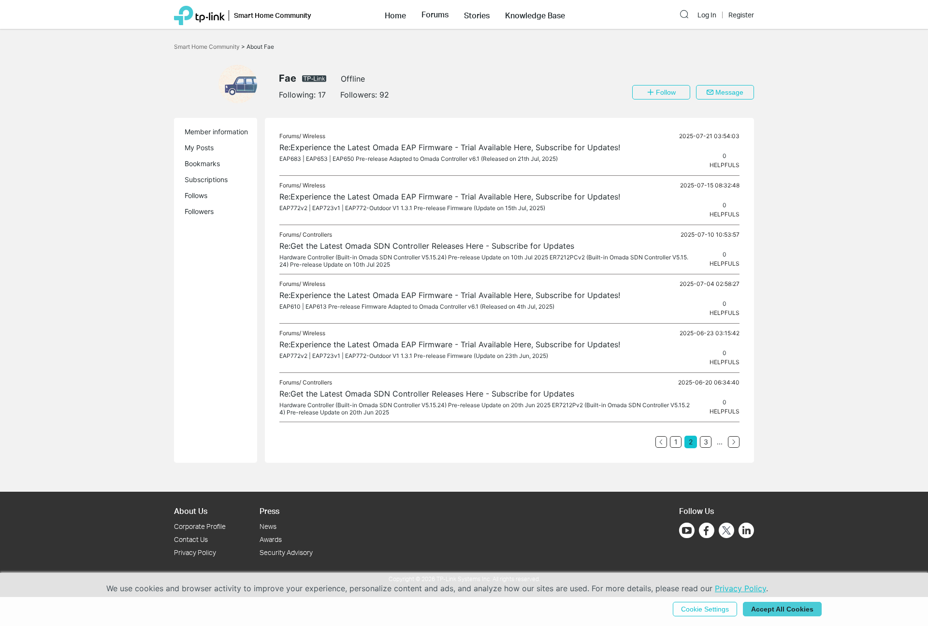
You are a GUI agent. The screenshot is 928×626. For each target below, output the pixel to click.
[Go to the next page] (734, 442)
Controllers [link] (317, 234)
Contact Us (191, 539)
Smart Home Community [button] (272, 15)
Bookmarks (202, 163)
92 (384, 95)
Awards (271, 539)
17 (322, 95)
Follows (196, 195)
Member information (216, 132)
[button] (395, 14)
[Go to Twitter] (726, 531)
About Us (190, 511)
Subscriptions (206, 179)
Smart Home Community (207, 46)
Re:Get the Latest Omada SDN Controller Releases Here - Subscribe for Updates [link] (426, 246)
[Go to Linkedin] (746, 530)
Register (741, 15)
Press (269, 511)
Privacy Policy (195, 552)
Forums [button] (435, 14)
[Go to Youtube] (687, 530)
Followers (199, 211)
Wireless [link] (314, 136)
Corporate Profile (200, 526)
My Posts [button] (199, 147)
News (268, 526)
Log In (706, 15)
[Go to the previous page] (661, 442)
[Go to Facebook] (706, 530)
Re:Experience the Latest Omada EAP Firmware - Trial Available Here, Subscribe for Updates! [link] (449, 147)
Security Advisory (286, 552)
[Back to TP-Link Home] (199, 14)
